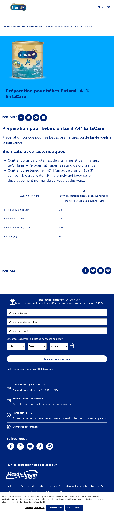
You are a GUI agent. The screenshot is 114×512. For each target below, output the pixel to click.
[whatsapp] (36, 117)
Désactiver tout (74, 507)
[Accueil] (31, 7)
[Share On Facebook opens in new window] (21, 117)
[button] (4, 7)
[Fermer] (109, 497)
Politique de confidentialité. (33, 502)
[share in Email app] (43, 117)
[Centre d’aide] (98, 7)
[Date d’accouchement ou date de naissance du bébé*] (72, 345)
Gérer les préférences (35, 507)
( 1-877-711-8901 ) (39, 384)
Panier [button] (108, 7)
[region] (57, 502)
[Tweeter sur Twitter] (28, 117)
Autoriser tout (55, 507)
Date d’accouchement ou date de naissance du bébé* (35, 338)
